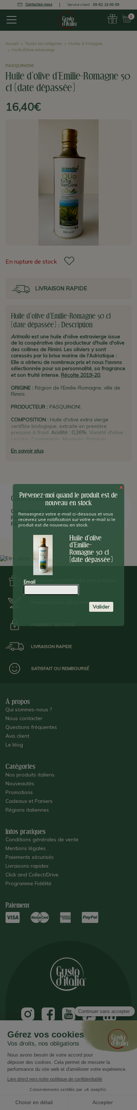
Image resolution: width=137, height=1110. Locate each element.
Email (29, 582)
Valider (101, 606)
